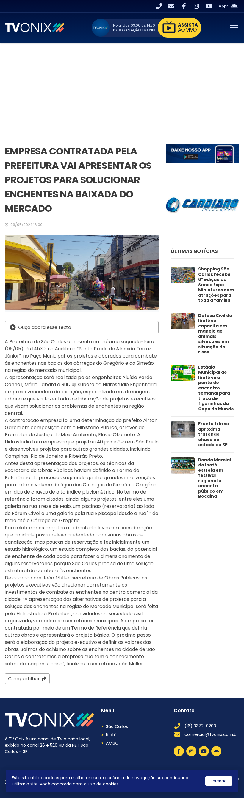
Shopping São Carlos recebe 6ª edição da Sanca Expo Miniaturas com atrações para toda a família (216, 285)
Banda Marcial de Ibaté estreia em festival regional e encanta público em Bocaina (214, 478)
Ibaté (111, 735)
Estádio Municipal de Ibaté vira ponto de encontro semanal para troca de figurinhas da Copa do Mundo (216, 388)
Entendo (219, 781)
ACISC (112, 743)
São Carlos (117, 726)
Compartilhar (24, 678)
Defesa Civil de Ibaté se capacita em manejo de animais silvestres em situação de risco (215, 334)
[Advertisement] (122, 87)
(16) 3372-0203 (200, 726)
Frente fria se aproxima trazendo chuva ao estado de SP (213, 434)
